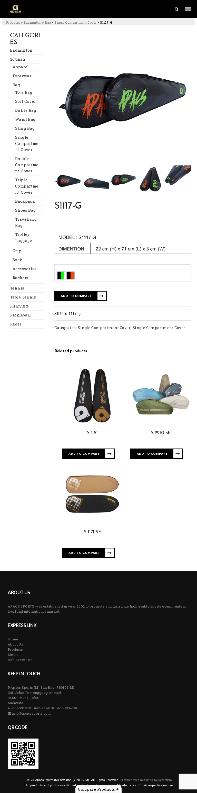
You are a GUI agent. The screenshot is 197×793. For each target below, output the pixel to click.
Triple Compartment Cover (26, 186)
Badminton (21, 50)
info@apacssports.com (31, 713)
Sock (17, 259)
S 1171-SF (92, 532)
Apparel (21, 66)
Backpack (25, 201)
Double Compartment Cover (26, 164)
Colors (62, 266)
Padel (15, 323)
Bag (16, 84)
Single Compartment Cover (26, 143)
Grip (17, 250)
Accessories (24, 268)
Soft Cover (25, 101)
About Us (15, 644)
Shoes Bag (25, 210)
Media (13, 654)
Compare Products (97, 789)
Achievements (20, 659)
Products (15, 649)
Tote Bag (23, 92)
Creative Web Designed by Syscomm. (146, 780)
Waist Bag (25, 119)
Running (19, 306)
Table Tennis (23, 297)
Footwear (22, 75)
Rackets (20, 277)
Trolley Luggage (23, 237)
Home (13, 639)
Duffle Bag (25, 110)
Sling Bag (25, 128)
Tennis (17, 288)
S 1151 (92, 433)
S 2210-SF (161, 433)
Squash (17, 59)
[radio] (61, 275)
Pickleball (20, 315)
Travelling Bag (26, 222)
